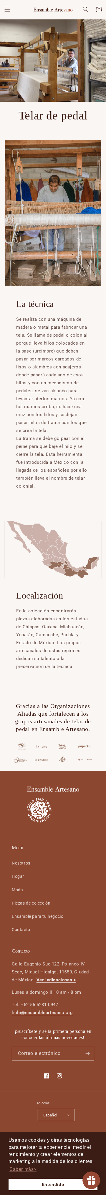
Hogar (18, 876)
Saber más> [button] (23, 1169)
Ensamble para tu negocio (37, 916)
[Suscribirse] (87, 1054)
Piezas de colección (31, 903)
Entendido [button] (53, 1184)
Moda (17, 889)
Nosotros (21, 863)
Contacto (21, 929)
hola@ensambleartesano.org (42, 1012)
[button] (7, 9)
